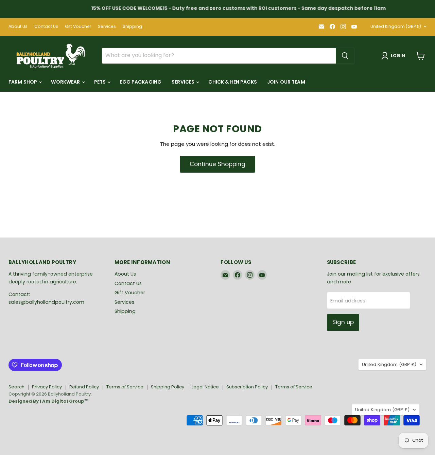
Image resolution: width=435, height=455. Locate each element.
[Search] (345, 56)
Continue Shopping (217, 164)
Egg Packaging (140, 81)
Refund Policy (84, 387)
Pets (100, 81)
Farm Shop (23, 81)
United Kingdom (395, 26)
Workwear (66, 81)
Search (16, 387)
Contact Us (46, 26)
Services (107, 26)
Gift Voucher (78, 26)
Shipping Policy (167, 387)
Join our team (286, 81)
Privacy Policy (47, 387)
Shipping (132, 26)
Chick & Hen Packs (232, 81)
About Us (18, 26)
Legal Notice (205, 387)
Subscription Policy (247, 387)
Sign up (343, 322)
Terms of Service (124, 387)
